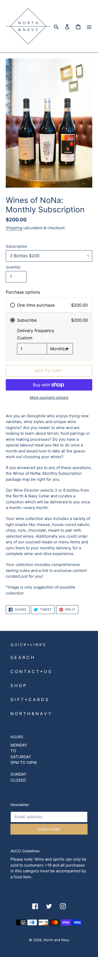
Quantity (13, 267)
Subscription (16, 246)
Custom (24, 337)
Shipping (14, 227)
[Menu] (89, 26)
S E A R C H (22, 657)
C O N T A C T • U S (30, 671)
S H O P (18, 685)
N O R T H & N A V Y (30, 713)
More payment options (49, 397)
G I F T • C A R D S (29, 699)
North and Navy (56, 940)
